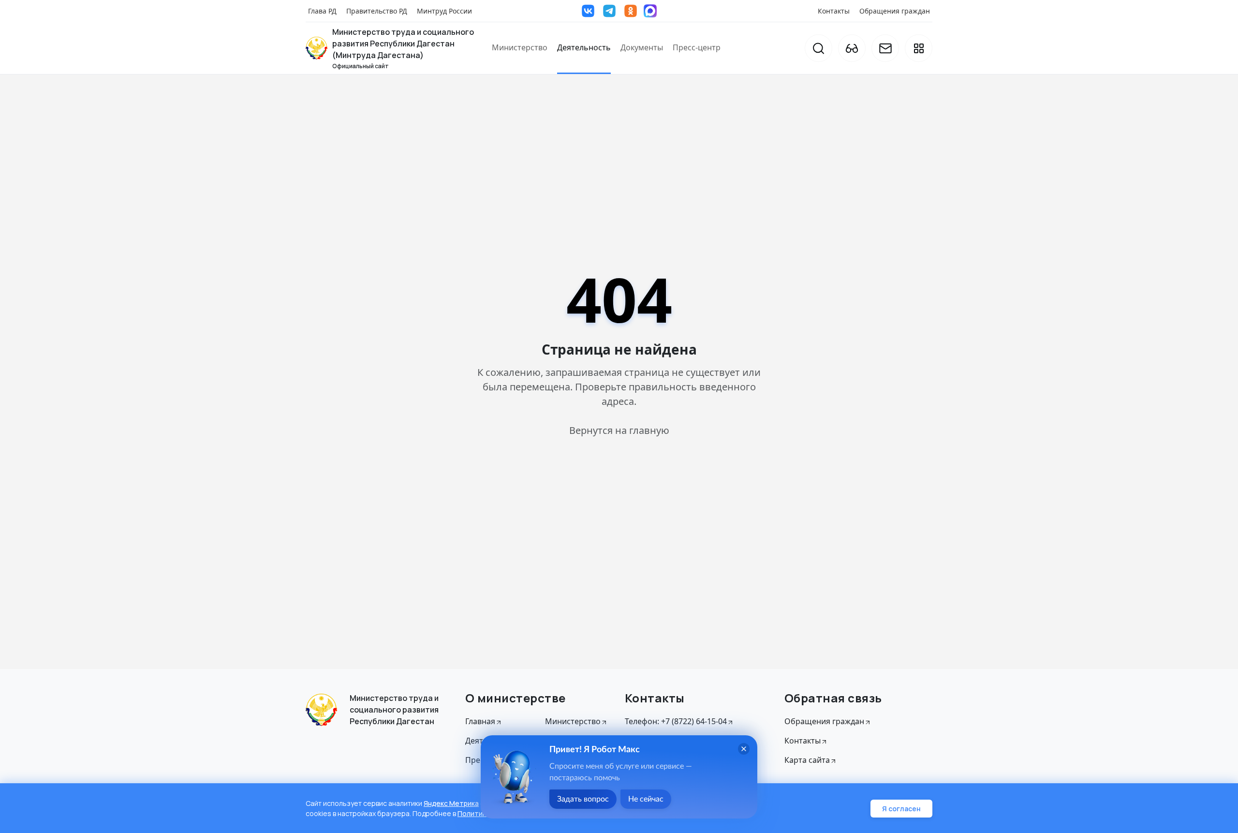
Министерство (519, 47)
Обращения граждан (894, 10)
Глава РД (322, 10)
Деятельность (584, 47)
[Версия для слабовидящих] (852, 48)
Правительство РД (376, 10)
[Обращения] (885, 48)
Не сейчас (645, 799)
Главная (480, 721)
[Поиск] (818, 48)
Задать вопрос (583, 799)
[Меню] (918, 48)
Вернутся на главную (619, 430)
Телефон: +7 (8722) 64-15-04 (676, 721)
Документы (641, 47)
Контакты (834, 10)
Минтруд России (444, 10)
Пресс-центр (697, 47)
